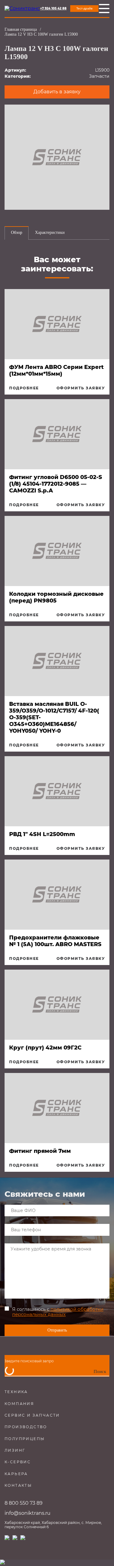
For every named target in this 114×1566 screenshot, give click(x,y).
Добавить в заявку (57, 92)
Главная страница (21, 29)
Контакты (18, 1485)
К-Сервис (18, 1462)
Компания (19, 1403)
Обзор (16, 232)
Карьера (16, 1473)
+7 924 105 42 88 (53, 8)
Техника (16, 1391)
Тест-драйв (84, 8)
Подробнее (24, 388)
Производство (26, 1427)
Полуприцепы (25, 1438)
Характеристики (50, 232)
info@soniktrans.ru (27, 1513)
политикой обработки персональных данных (57, 1311)
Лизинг (15, 1450)
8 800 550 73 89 (24, 1503)
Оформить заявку (81, 388)
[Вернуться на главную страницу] (22, 8)
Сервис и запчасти (32, 1415)
